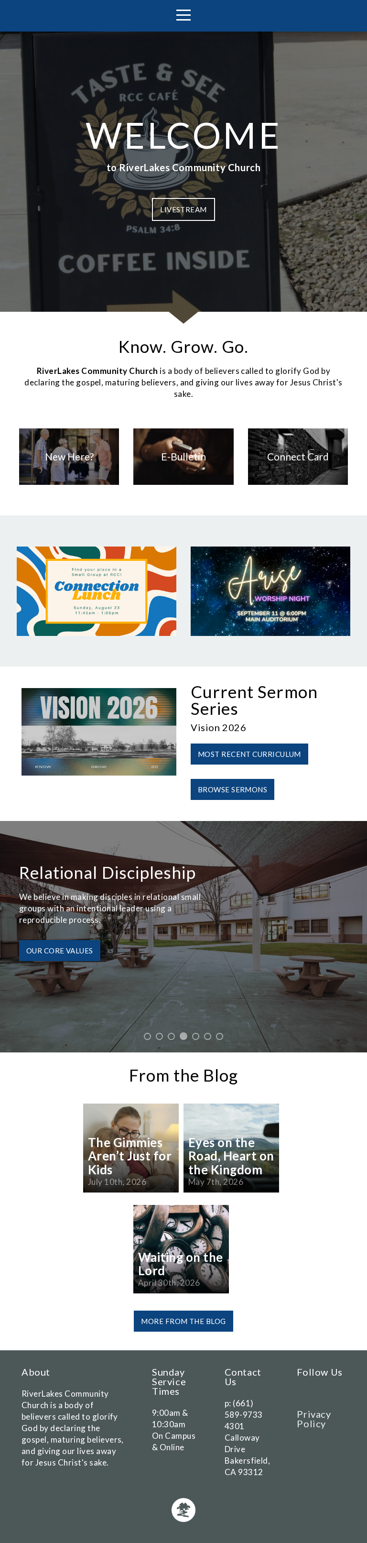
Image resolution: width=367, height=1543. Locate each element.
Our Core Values (59, 950)
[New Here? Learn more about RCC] (69, 485)
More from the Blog (183, 1321)
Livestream (183, 209)
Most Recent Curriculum (249, 754)
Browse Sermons (232, 789)
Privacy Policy (314, 1418)
